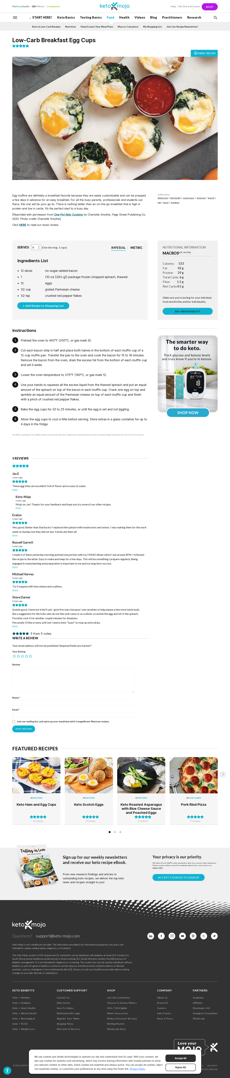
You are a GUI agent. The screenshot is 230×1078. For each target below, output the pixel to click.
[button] (215, 17)
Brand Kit (162, 1002)
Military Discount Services (122, 1018)
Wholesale (199, 1018)
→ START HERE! (40, 17)
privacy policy (158, 868)
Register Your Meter (68, 1018)
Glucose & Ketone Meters (122, 1002)
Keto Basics (66, 17)
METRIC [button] (136, 247)
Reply (15, 489)
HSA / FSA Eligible (117, 1008)
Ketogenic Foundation (205, 1013)
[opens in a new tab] (188, 374)
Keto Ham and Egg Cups (36, 805)
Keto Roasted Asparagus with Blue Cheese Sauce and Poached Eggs (141, 809)
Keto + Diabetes (21, 1002)
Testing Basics (91, 17)
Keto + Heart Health (24, 1008)
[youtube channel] (182, 936)
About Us (162, 997)
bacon (166, 202)
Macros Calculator (128, 26)
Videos (140, 17)
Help (173, 6)
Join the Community (118, 997)
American (201, 198)
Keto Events (164, 1013)
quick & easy (188, 198)
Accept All (180, 1058)
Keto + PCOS (20, 1023)
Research (194, 17)
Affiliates (198, 1002)
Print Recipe (207, 53)
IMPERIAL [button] (118, 247)
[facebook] (161, 936)
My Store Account (189, 6)
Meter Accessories (117, 1013)
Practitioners (172, 17)
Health (20, 6)
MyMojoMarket (116, 1023)
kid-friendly (175, 198)
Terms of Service (207, 1069)
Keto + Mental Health (24, 1013)
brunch (211, 198)
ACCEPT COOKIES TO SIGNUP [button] (178, 877)
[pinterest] (193, 936)
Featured (195, 798)
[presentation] (222, 774)
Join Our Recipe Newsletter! (182, 26)
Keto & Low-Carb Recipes (46, 26)
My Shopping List (152, 26)
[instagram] (172, 936)
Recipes (37, 798)
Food (110, 17)
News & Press (165, 1018)
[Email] (214, 936)
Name (16, 697)
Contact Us (63, 997)
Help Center (64, 1002)
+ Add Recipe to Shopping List (43, 305)
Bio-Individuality (187, 311)
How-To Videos (65, 1008)
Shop (209, 6)
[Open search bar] (215, 17)
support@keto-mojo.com (58, 935)
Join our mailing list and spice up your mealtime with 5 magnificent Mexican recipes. (62, 721)
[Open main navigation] (15, 17)
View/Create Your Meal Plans (96, 26)
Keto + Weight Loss (23, 1029)
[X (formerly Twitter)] (203, 936)
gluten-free (163, 198)
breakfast (175, 202)
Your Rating (18, 651)
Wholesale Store (116, 1029)
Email (16, 709)
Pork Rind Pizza (193, 805)
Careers (162, 1008)
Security (212, 1065)
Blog (153, 17)
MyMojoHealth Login (68, 1013)
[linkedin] (150, 936)
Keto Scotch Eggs (89, 805)
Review (16, 664)
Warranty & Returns (68, 1029)
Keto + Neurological (23, 1018)
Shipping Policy (65, 1023)
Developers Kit (201, 1008)
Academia (198, 997)
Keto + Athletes (21, 997)
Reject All (180, 1067)
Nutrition (70, 26)
